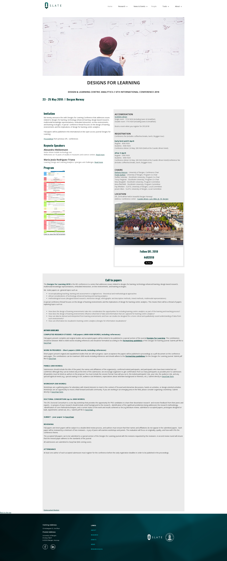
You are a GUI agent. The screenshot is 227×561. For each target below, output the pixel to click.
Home (110, 6)
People (154, 6)
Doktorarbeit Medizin (51, 510)
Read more (100, 155)
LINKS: (93, 525)
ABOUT (93, 530)
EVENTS (93, 540)
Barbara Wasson (121, 172)
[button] (123, 6)
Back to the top (5, 512)
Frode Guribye (120, 175)
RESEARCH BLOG (97, 549)
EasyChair (47, 343)
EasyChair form (168, 376)
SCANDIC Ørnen (121, 117)
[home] (54, 5)
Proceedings (48, 139)
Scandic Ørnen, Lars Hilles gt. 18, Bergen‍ (152, 199)
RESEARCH (94, 535)
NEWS (93, 544)
